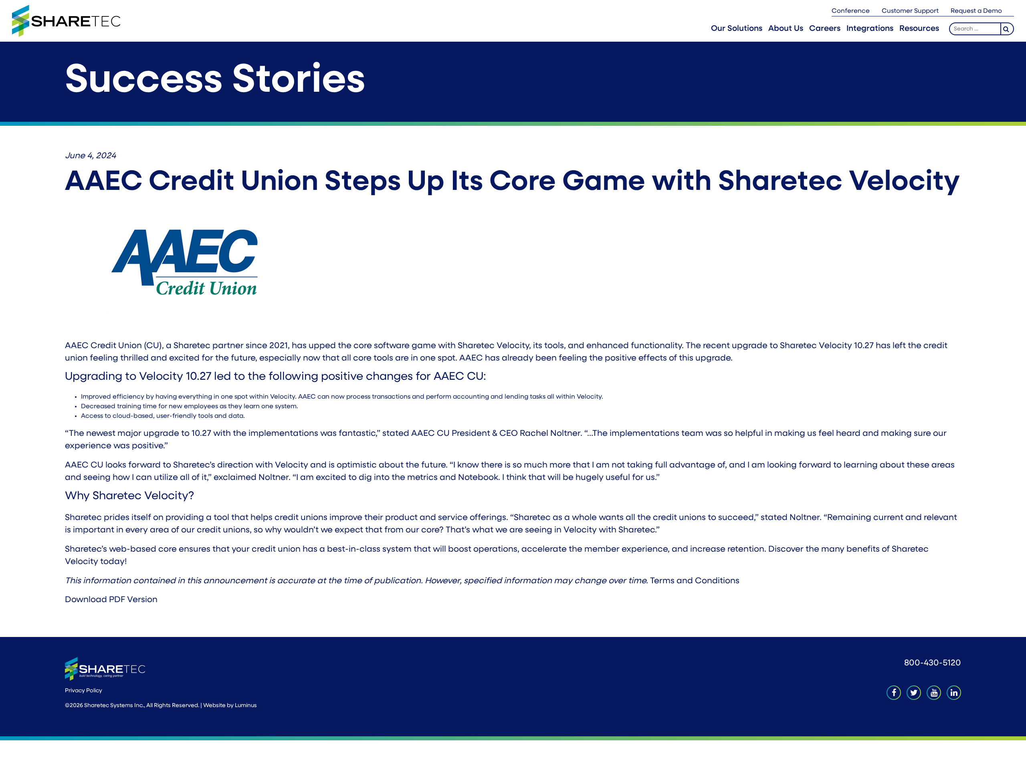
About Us (785, 29)
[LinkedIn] (954, 692)
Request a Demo (976, 11)
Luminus (246, 706)
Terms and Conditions (694, 581)
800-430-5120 (932, 663)
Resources (919, 29)
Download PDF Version (111, 600)
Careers (824, 29)
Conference (851, 11)
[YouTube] (934, 692)
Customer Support (910, 11)
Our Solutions (736, 29)
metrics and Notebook (452, 478)
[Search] (1007, 28)
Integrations (869, 29)
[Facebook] (894, 692)
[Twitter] (914, 692)
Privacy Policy (83, 691)
